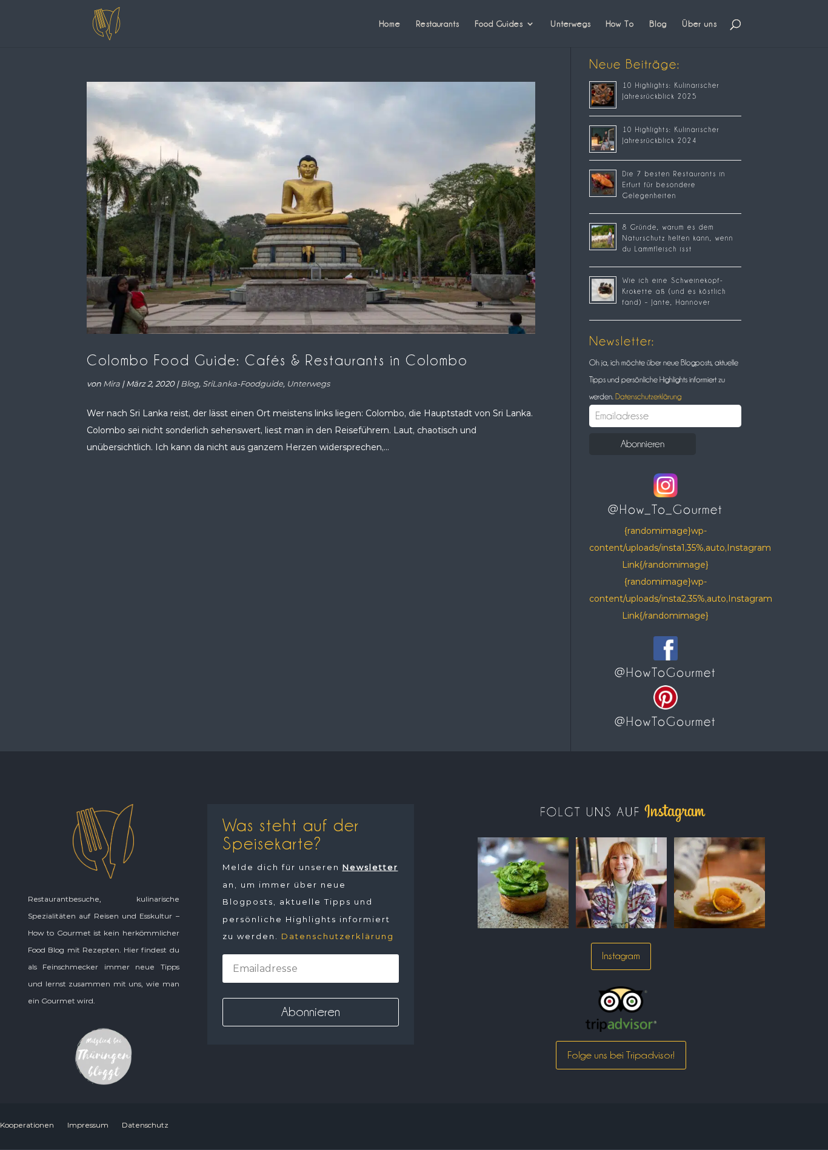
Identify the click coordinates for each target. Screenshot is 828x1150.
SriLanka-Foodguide (242, 383)
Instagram (621, 956)
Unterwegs (570, 23)
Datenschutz (145, 1124)
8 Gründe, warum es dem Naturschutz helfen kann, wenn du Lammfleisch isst (678, 238)
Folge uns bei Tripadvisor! (621, 1054)
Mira (111, 383)
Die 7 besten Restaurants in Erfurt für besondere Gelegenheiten (674, 184)
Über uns (699, 23)
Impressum (88, 1124)
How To (620, 23)
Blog (658, 23)
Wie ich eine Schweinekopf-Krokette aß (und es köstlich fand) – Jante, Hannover (674, 291)
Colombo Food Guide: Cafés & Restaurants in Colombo (277, 360)
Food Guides (499, 23)
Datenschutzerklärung (647, 396)
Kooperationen (27, 1124)
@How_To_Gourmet (665, 509)
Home (390, 23)
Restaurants (437, 23)
